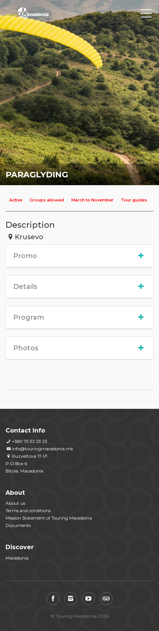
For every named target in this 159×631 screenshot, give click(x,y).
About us (15, 503)
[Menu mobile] (146, 14)
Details (25, 286)
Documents (18, 525)
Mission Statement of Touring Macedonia (49, 518)
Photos (25, 348)
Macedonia (17, 558)
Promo (25, 256)
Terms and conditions (28, 510)
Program (28, 317)
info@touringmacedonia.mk (42, 448)
